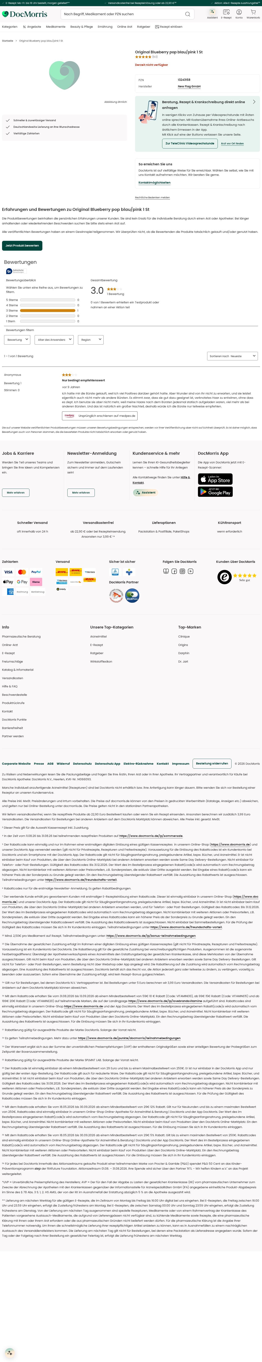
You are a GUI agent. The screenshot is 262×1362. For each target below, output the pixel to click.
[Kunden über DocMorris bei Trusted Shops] (238, 577)
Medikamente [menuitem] (56, 27)
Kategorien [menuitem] (9, 27)
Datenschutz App (107, 764)
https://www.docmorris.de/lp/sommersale (151, 836)
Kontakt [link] (7, 711)
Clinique (184, 636)
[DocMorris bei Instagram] (182, 571)
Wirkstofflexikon (101, 661)
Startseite (7, 40)
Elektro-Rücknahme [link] (139, 764)
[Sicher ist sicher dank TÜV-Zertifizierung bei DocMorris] (115, 572)
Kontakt (163, 764)
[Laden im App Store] (227, 479)
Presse (39, 764)
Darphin (183, 653)
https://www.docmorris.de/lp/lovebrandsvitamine (165, 1001)
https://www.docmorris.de (230, 844)
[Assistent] (10, 1353)
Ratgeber (96, 653)
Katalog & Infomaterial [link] (17, 670)
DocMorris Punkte (14, 720)
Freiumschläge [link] (12, 661)
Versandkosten (12, 678)
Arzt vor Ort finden (232, 143)
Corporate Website (16, 764)
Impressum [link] (180, 764)
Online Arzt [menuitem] (124, 27)
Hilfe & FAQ (9, 686)
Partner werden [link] (13, 736)
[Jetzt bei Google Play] (227, 492)
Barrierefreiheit (12, 728)
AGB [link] (50, 764)
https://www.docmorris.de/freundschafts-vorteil (81, 880)
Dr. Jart (183, 661)
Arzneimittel (98, 636)
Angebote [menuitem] (34, 27)
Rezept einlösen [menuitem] (171, 27)
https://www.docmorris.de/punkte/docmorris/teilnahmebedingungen (129, 1038)
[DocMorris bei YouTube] (190, 571)
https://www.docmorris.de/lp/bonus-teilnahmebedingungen (151, 936)
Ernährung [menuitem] (105, 27)
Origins (183, 645)
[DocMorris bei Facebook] (174, 571)
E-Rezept (8, 653)
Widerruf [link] (63, 764)
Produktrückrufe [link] (13, 703)
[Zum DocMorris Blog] (166, 571)
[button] (190, 144)
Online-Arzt (10, 645)
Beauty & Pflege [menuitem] (81, 27)
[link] (116, 595)
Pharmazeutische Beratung (21, 636)
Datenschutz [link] (82, 764)
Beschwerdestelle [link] (14, 695)
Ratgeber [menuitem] (143, 27)
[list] (64, 75)
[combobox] (127, 14)
